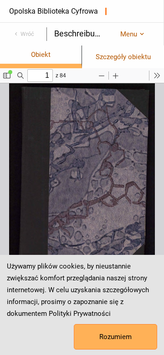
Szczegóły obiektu (123, 57)
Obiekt (41, 55)
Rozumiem (115, 337)
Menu (128, 34)
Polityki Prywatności (80, 313)
